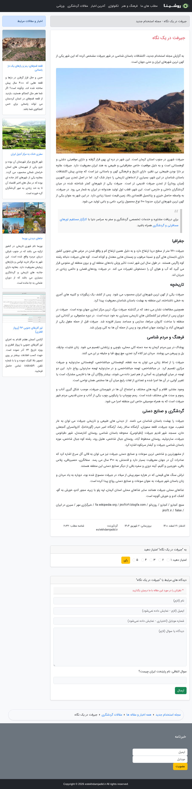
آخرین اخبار (98, 6)
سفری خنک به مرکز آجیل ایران (27, 154)
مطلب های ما (149, 6)
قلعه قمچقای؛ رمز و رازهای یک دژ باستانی (25, 68)
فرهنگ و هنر (129, 6)
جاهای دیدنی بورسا (32, 238)
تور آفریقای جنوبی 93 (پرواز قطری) (28, 330)
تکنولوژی (113, 6)
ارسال (180, 690)
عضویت (180, 766)
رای (126, 560)
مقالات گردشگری (78, 6)
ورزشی (60, 6)
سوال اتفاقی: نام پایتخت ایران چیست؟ (163, 671)
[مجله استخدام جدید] (176, 6)
